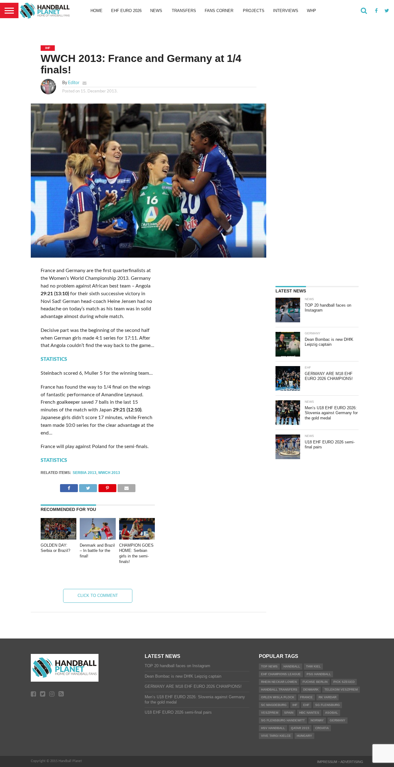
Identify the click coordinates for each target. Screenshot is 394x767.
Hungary (304, 735)
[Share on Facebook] (69, 486)
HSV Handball (273, 728)
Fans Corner (219, 10)
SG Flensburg (327, 705)
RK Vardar (327, 697)
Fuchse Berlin (315, 681)
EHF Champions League (281, 674)
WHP (311, 10)
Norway (317, 720)
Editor (73, 82)
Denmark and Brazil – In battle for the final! (97, 550)
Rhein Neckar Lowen (279, 681)
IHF (294, 705)
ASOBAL (331, 712)
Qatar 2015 (300, 728)
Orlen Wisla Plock (277, 697)
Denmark (311, 689)
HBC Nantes (309, 712)
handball (291, 666)
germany (337, 720)
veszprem (269, 712)
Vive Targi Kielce (276, 735)
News (156, 10)
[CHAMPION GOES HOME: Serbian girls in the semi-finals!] (137, 538)
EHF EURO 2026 (126, 10)
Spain (288, 712)
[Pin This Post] (107, 486)
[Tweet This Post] (88, 486)
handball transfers (279, 689)
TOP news (269, 666)
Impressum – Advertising (340, 762)
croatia (322, 728)
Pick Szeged (344, 681)
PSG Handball (319, 674)
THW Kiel (313, 666)
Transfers (184, 10)
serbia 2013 (84, 473)
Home (96, 10)
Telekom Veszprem (341, 689)
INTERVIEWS (285, 10)
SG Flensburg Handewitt (283, 720)
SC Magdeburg (274, 705)
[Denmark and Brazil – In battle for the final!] (97, 538)
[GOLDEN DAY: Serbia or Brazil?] (58, 538)
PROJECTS (253, 10)
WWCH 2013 (109, 473)
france (306, 697)
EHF (306, 705)
